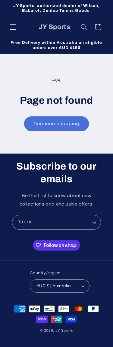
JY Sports (64, 330)
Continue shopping (56, 123)
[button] (13, 27)
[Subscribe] (94, 222)
